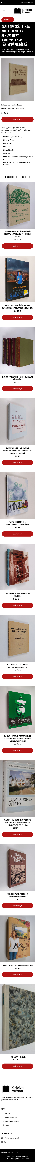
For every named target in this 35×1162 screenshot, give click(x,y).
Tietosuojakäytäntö (13, 1159)
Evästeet (25, 1156)
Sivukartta (25, 1159)
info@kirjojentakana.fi (27, 3)
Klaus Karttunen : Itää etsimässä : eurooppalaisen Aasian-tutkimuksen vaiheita (17, 234)
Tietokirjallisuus (16, 105)
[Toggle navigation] (3, 11)
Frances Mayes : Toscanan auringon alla (17, 965)
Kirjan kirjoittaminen (12, 1121)
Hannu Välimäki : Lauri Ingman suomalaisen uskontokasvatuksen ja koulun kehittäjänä (17, 450)
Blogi (7, 1125)
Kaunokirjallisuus (11, 1117)
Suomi (5, 3)
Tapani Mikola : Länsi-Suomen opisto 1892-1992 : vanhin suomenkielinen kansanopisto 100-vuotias (17, 822)
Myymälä (7, 20)
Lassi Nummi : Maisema (17, 1057)
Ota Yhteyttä (16, 1156)
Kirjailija (7, 1113)
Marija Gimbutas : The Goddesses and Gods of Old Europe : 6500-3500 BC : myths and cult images (17, 738)
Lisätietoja (17, 119)
